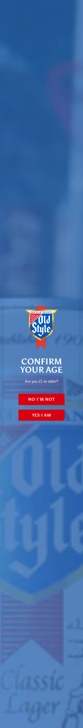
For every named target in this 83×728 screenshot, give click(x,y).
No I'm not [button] (41, 399)
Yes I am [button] (41, 415)
